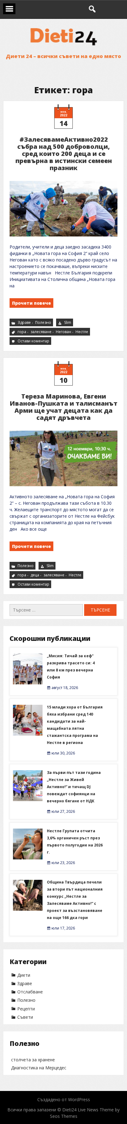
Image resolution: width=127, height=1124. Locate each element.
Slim (67, 322)
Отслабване (30, 992)
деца (35, 575)
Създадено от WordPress (63, 1099)
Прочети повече (31, 303)
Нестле (82, 331)
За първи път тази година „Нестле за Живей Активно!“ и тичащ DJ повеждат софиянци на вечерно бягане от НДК (74, 787)
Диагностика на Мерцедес (38, 1068)
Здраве (24, 322)
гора (22, 331)
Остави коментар (34, 341)
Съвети (25, 1017)
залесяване (41, 331)
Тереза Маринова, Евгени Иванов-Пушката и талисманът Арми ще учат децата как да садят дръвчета (63, 407)
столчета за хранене (33, 1060)
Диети (23, 975)
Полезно (43, 322)
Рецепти (26, 1009)
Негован (63, 331)
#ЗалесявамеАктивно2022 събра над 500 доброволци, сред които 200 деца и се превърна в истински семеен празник (63, 153)
